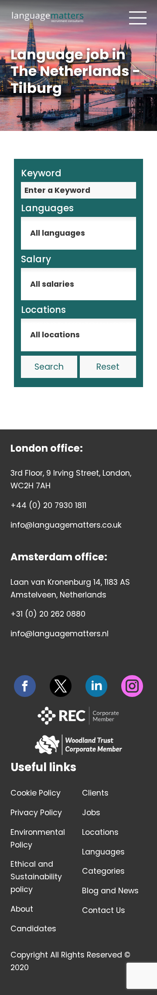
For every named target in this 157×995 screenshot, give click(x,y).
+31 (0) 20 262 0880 (47, 614)
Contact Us (103, 910)
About (21, 909)
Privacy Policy (36, 812)
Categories (103, 871)
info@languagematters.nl (59, 633)
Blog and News (110, 890)
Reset (107, 367)
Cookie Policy (35, 793)
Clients (95, 793)
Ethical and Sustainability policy (36, 877)
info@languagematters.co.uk (66, 525)
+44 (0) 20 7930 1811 (48, 505)
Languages (103, 852)
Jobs (91, 812)
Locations (100, 832)
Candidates (33, 928)
